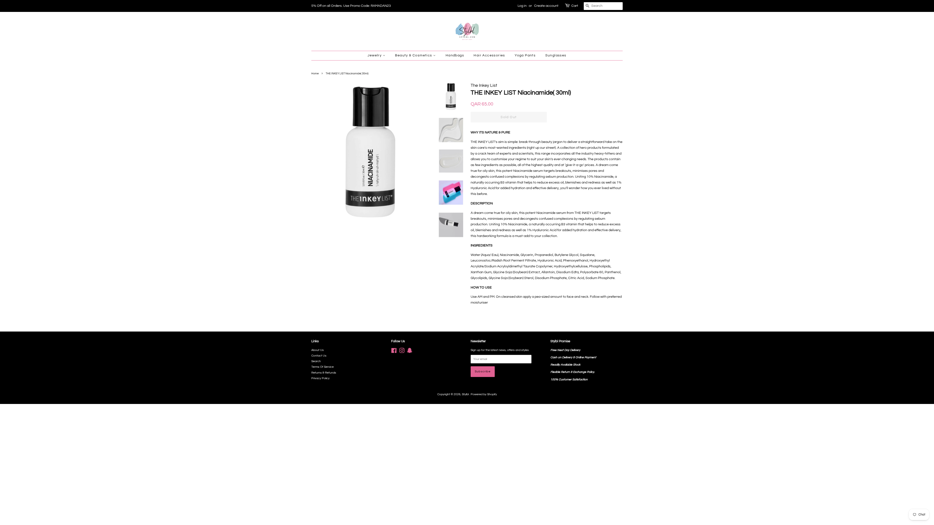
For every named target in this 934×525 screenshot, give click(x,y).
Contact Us (318, 355)
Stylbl (465, 394)
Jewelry (375, 55)
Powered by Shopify (484, 394)
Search (316, 361)
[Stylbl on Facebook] (394, 351)
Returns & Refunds (323, 372)
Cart (574, 6)
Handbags (455, 55)
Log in (522, 6)
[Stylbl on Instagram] (401, 351)
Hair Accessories (489, 55)
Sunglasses (555, 55)
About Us (317, 350)
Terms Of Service (322, 366)
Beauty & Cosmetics (414, 55)
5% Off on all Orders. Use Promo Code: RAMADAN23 (351, 6)
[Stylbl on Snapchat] (409, 351)
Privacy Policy (320, 378)
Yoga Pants (525, 55)
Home (315, 73)
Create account (546, 6)
